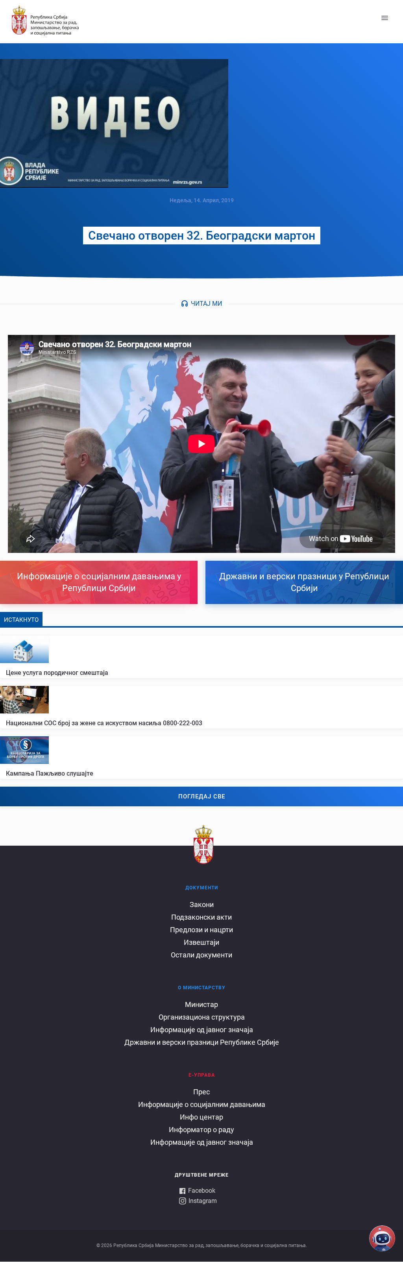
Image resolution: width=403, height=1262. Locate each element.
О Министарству (202, 987)
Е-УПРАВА (202, 1075)
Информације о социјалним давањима (201, 1104)
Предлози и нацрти (201, 930)
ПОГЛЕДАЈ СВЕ (201, 796)
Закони (202, 904)
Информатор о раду (201, 1129)
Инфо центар (201, 1117)
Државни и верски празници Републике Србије (201, 1042)
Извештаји (201, 942)
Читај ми (206, 303)
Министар (201, 1004)
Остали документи (201, 955)
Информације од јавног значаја (201, 1029)
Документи (201, 888)
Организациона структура (202, 1017)
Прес (201, 1092)
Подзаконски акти (201, 917)
